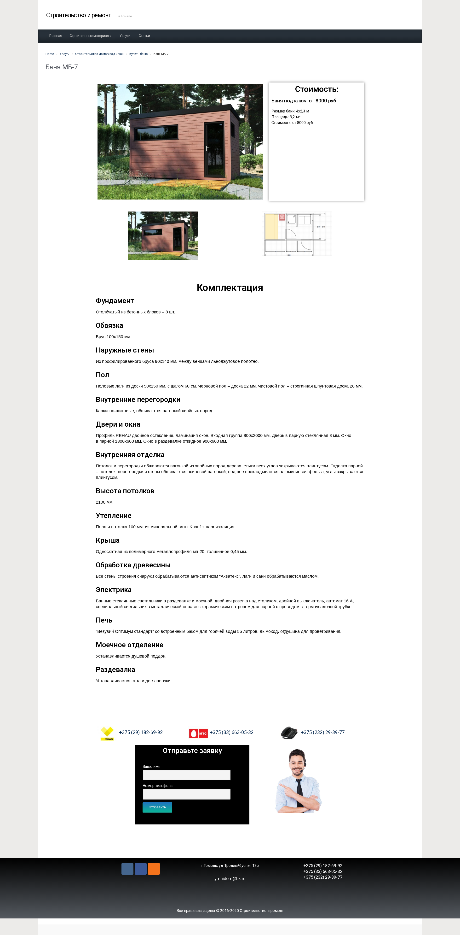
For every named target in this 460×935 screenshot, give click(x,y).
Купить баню (138, 54)
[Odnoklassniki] (154, 869)
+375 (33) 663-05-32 (231, 732)
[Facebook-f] (141, 869)
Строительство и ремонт (78, 15)
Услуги (64, 54)
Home (50, 54)
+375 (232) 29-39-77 (323, 732)
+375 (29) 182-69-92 (141, 732)
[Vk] (127, 869)
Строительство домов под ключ (99, 54)
